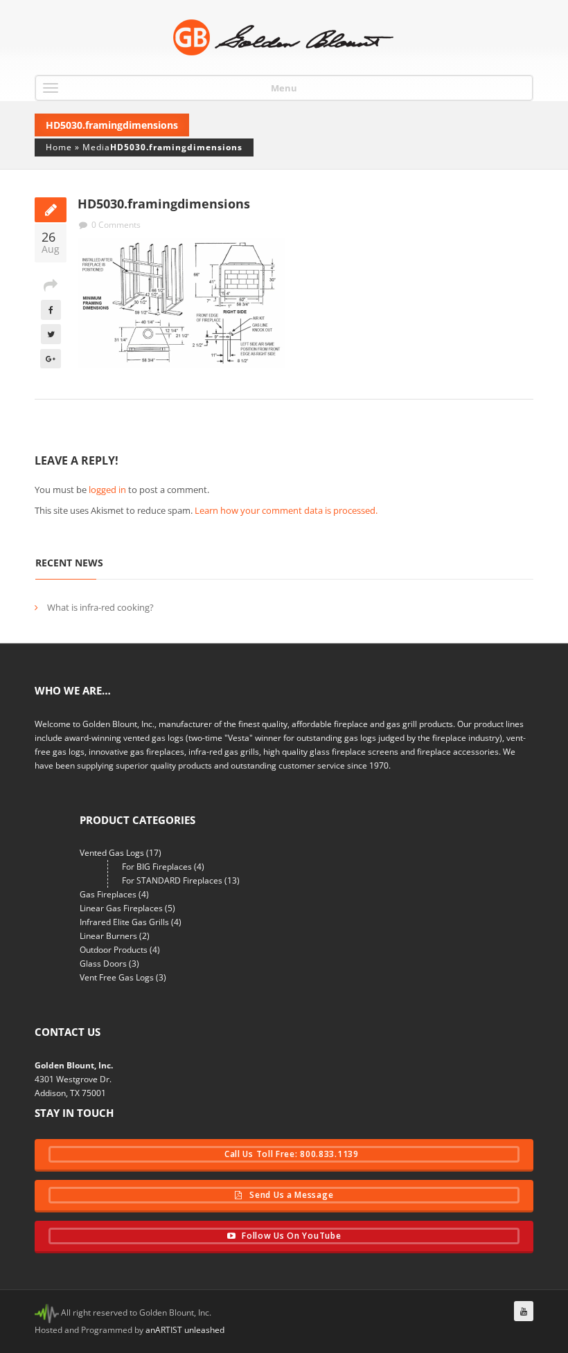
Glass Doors (103, 963)
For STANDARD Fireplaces (172, 880)
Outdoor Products (114, 950)
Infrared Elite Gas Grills (124, 922)
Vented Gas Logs (112, 853)
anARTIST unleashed (184, 1330)
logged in (107, 489)
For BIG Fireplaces (157, 866)
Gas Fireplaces (108, 894)
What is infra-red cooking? (100, 607)
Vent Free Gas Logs (117, 977)
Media (96, 147)
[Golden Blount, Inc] (284, 37)
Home (59, 147)
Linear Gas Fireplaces (121, 908)
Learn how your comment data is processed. (286, 510)
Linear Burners (108, 936)
